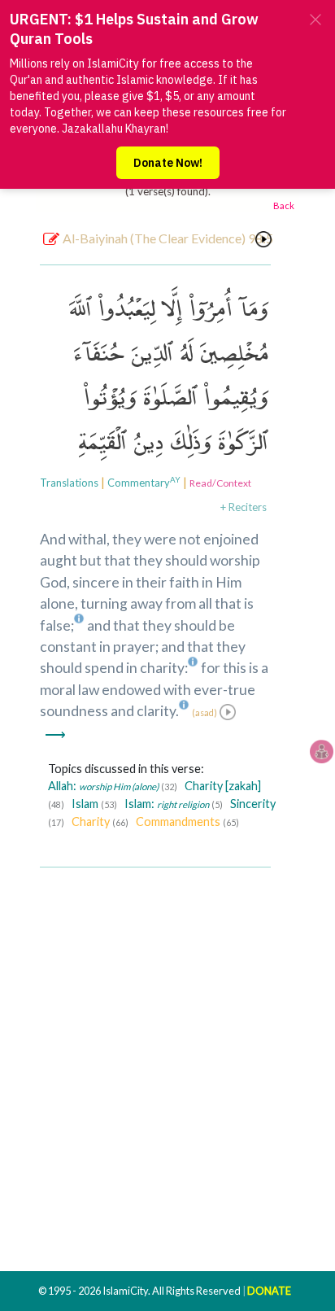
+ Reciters (243, 506)
